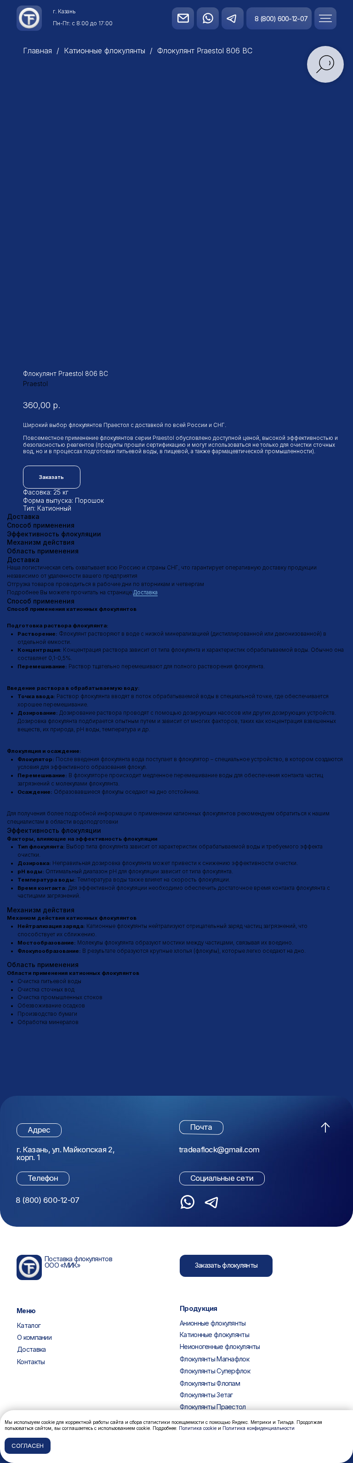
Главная (37, 50)
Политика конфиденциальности (258, 1428)
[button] (333, 18)
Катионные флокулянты (104, 50)
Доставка (145, 592)
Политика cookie (197, 1428)
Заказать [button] (51, 477)
